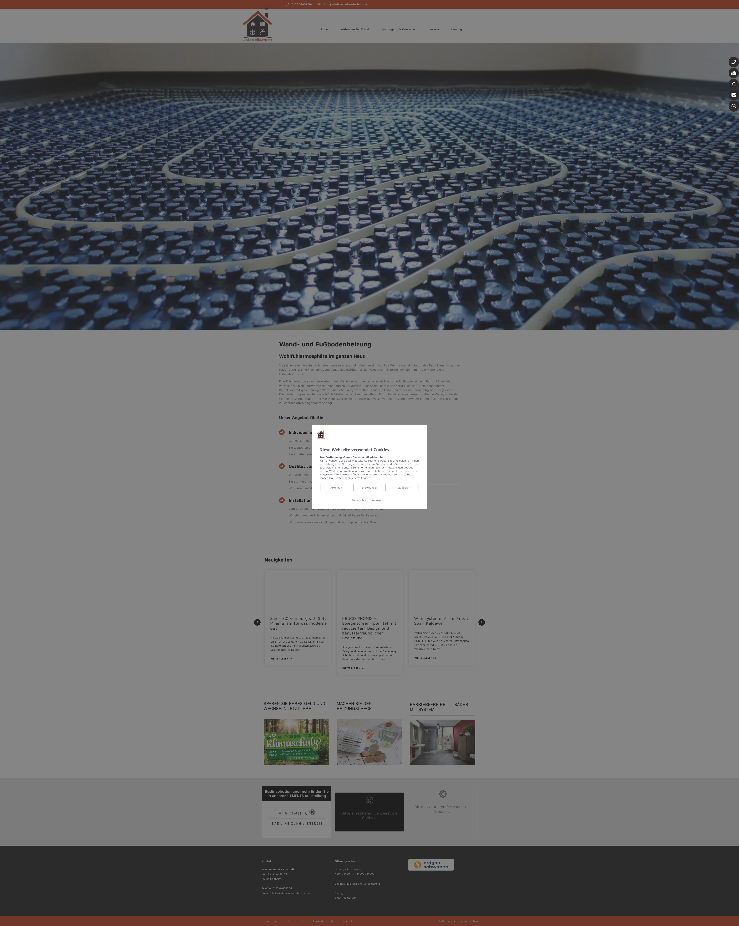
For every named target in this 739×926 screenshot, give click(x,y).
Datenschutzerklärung (392, 474)
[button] (734, 62)
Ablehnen (336, 487)
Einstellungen (369, 487)
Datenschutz (360, 500)
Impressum (378, 500)
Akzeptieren (403, 487)
